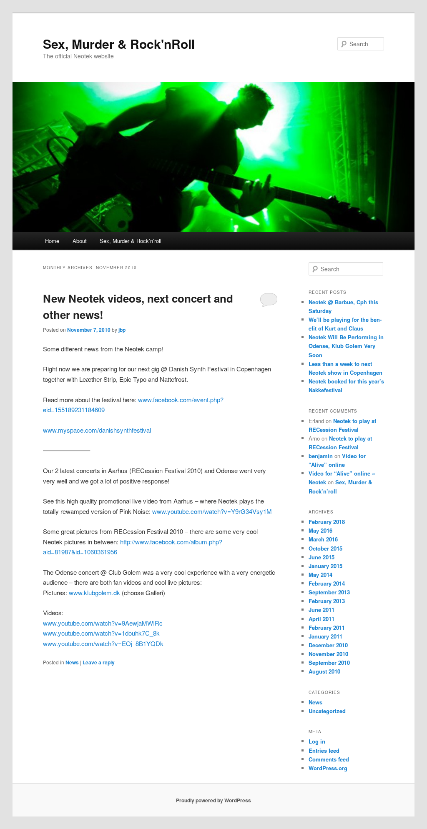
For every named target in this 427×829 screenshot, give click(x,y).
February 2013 (327, 601)
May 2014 (320, 575)
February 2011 (327, 627)
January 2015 (325, 566)
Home (52, 241)
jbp (122, 329)
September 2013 (329, 592)
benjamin (321, 456)
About (80, 241)
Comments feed (329, 759)
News (72, 662)
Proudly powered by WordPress (213, 800)
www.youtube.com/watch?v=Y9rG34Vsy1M (212, 511)
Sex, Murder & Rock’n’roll (130, 241)
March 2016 (323, 539)
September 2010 (329, 662)
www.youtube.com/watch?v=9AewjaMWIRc (103, 623)
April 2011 (321, 619)
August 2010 (324, 671)
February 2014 (327, 583)
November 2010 (328, 654)
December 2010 (328, 645)
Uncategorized (327, 711)
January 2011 (325, 636)
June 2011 (321, 610)
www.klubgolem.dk (94, 592)
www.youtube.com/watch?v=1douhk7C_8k (101, 633)
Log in (317, 741)
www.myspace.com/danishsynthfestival (97, 430)
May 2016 (320, 530)
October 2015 (325, 548)
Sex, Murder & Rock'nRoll (119, 44)
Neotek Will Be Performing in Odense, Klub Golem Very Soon (346, 345)
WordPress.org (328, 768)
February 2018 (327, 522)
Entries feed (324, 750)
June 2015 (321, 557)
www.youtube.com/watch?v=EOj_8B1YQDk (103, 643)
